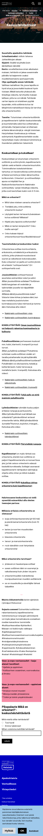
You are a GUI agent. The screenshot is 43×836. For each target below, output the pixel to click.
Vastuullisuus (9, 783)
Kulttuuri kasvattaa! (8, 802)
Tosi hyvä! (9, 722)
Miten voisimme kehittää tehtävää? (18, 729)
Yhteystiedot (9, 789)
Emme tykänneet (13, 726)
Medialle (5, 805)
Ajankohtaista (9, 778)
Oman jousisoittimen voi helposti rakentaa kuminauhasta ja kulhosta (21, 328)
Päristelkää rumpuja (31, 444)
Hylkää (9, 830)
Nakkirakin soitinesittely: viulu (18, 313)
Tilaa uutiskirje (7, 798)
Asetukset (33, 831)
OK (22, 830)
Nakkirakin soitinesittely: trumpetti (21, 387)
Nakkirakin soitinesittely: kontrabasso (22, 317)
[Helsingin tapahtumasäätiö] (7, 3)
